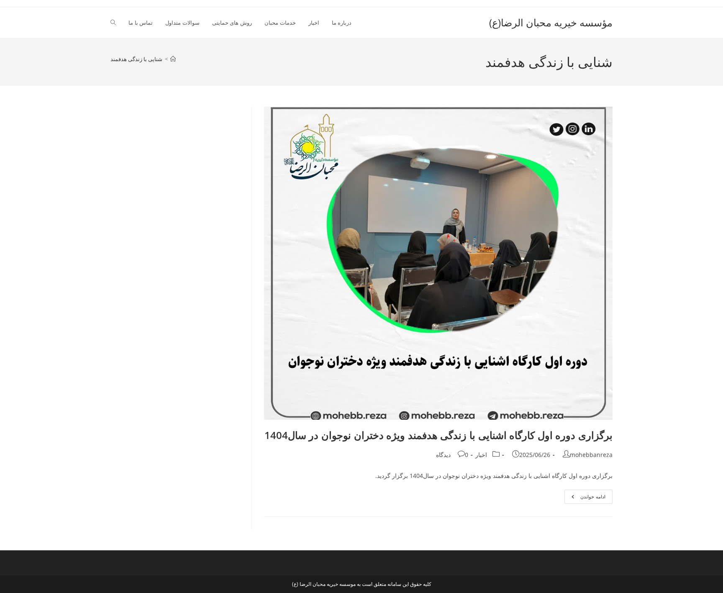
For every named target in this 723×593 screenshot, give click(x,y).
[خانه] (173, 59)
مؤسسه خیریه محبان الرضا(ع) (551, 22)
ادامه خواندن (584, 498)
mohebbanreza (591, 455)
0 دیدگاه (452, 455)
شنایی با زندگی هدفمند (136, 59)
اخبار (481, 455)
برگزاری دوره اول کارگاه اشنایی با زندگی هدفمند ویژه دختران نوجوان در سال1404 (438, 435)
